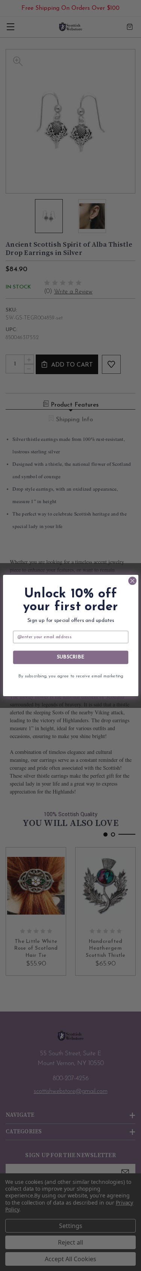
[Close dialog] (132, 580)
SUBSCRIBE (71, 657)
